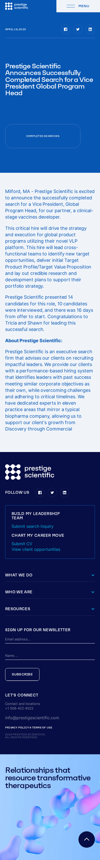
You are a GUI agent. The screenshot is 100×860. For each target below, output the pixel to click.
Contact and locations (22, 704)
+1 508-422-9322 (19, 708)
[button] (50, 695)
